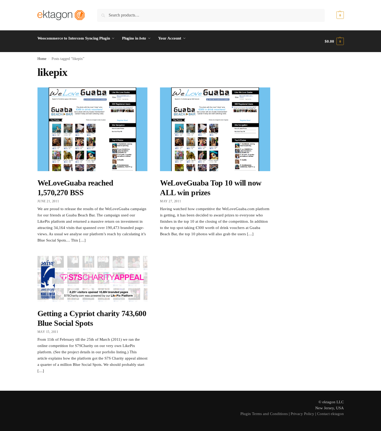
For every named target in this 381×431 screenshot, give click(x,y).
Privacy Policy (302, 414)
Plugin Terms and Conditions (264, 414)
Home (41, 59)
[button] (334, 15)
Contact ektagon (330, 414)
